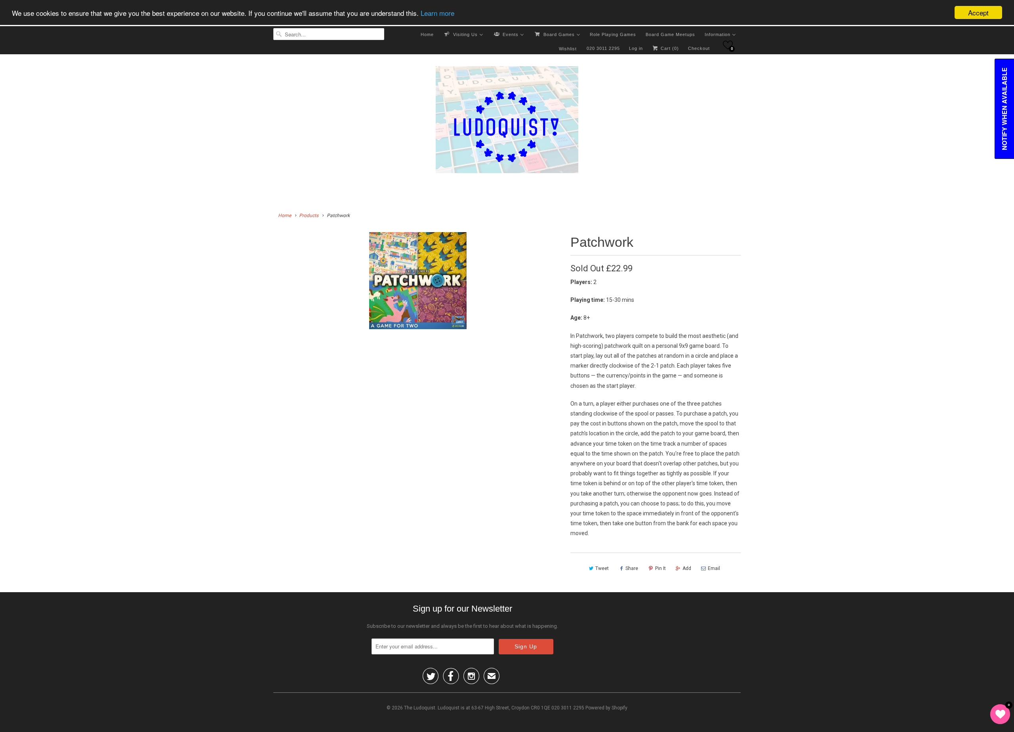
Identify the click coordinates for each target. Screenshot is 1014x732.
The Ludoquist (419, 708)
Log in (636, 48)
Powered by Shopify (606, 708)
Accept (978, 12)
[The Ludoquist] (507, 121)
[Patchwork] (417, 280)
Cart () (669, 48)
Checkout (699, 48)
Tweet (602, 568)
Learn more (437, 13)
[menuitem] (427, 34)
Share (631, 568)
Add (686, 568)
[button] (728, 45)
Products (308, 215)
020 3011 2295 (603, 48)
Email (714, 568)
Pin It (660, 568)
